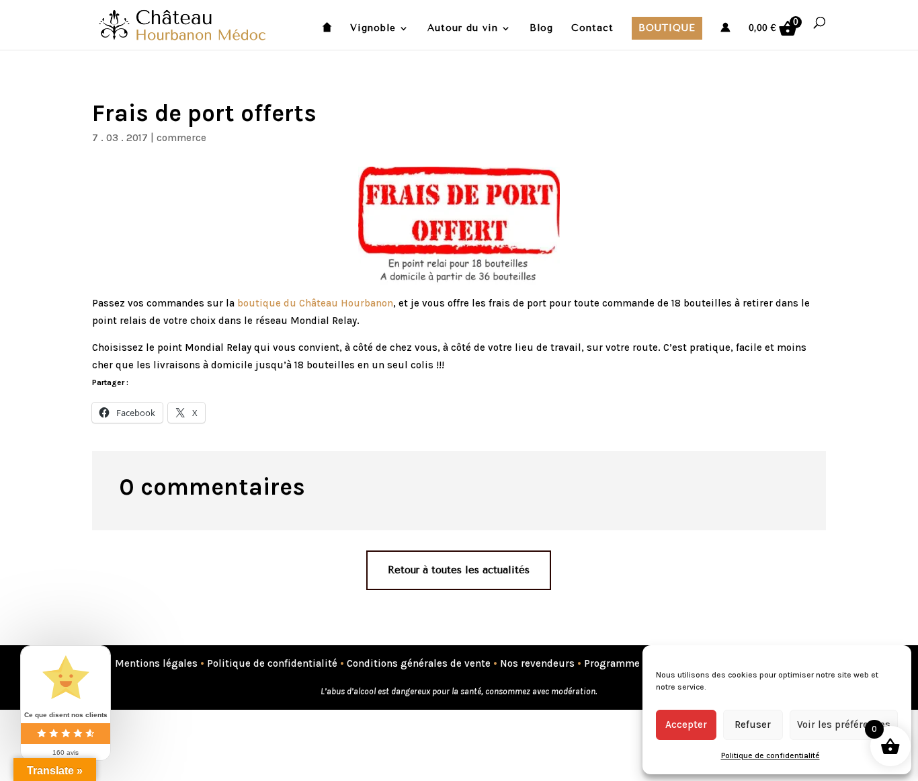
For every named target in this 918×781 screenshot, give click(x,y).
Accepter (686, 724)
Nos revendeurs (537, 663)
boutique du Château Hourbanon (315, 303)
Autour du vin (462, 29)
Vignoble (373, 29)
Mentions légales (156, 663)
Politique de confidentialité (770, 755)
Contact (592, 29)
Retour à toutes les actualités (459, 570)
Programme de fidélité (637, 663)
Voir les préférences (843, 724)
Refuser (753, 724)
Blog (541, 29)
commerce (181, 138)
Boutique (667, 28)
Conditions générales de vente (419, 663)
